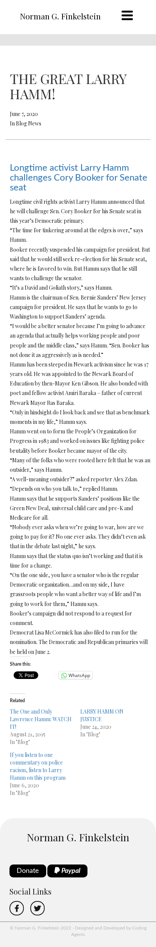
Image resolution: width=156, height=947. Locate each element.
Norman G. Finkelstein (60, 16)
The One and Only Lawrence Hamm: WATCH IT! (41, 719)
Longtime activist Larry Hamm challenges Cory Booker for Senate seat (78, 178)
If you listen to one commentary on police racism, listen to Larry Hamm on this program (38, 766)
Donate (28, 871)
